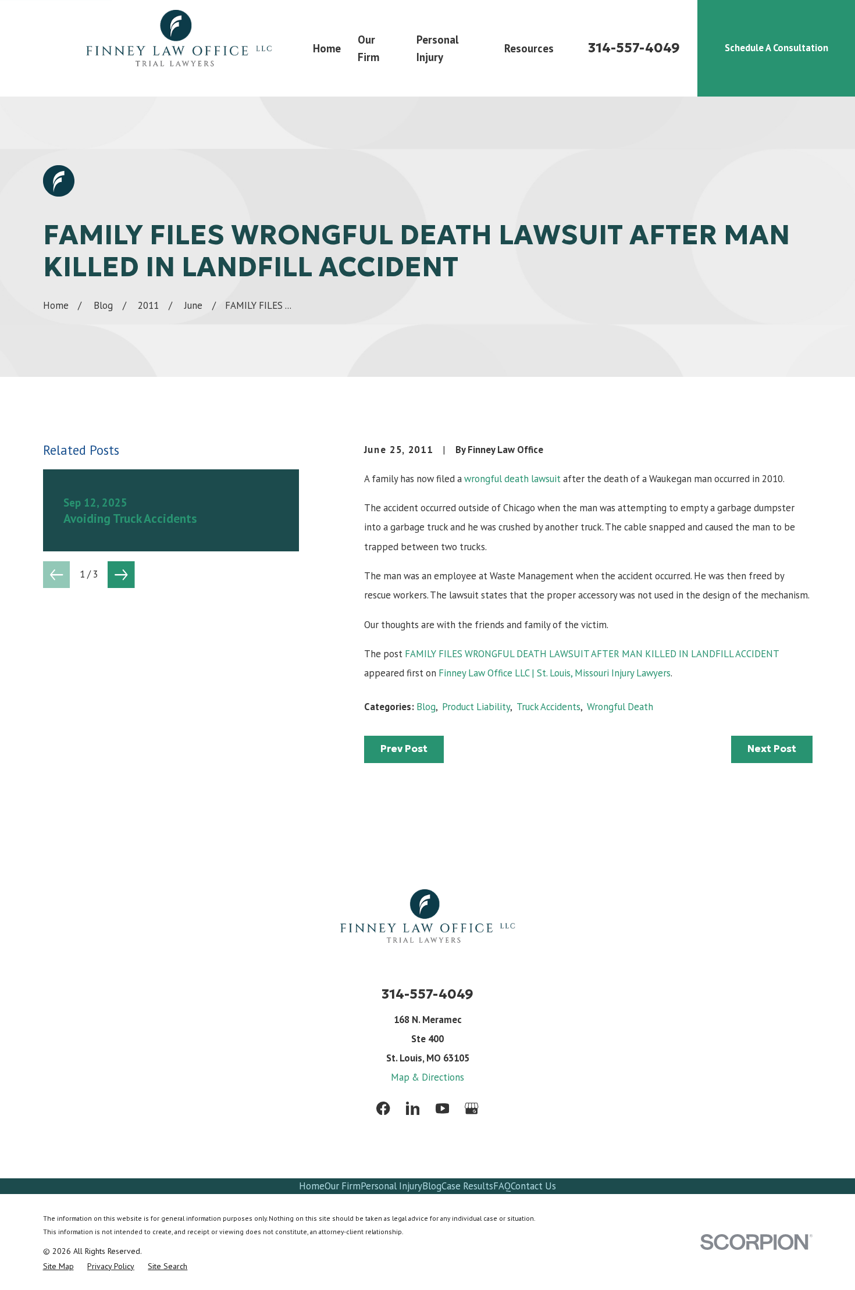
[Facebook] (383, 1108)
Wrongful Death (620, 706)
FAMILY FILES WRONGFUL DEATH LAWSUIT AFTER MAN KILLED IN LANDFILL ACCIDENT (592, 653)
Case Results (467, 1185)
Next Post (771, 749)
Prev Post (404, 749)
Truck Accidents (548, 706)
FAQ (502, 1185)
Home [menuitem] (327, 48)
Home (312, 1185)
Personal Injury (391, 1185)
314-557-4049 (634, 48)
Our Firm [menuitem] (368, 48)
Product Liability (476, 706)
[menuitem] (58, 1266)
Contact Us (533, 1185)
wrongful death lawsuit (512, 478)
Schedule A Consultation (776, 47)
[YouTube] (442, 1108)
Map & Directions (427, 1077)
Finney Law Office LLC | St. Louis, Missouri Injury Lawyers (555, 673)
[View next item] (121, 575)
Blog (426, 706)
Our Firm (343, 1185)
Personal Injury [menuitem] (437, 48)
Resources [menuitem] (529, 48)
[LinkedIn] (412, 1108)
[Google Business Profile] (471, 1108)
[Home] (179, 48)
